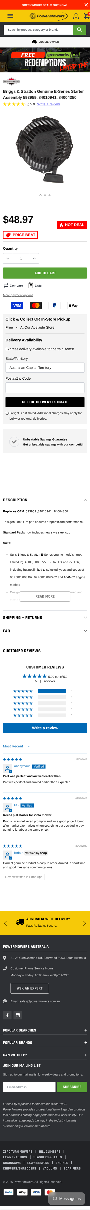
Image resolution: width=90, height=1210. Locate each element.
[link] (10, 628)
